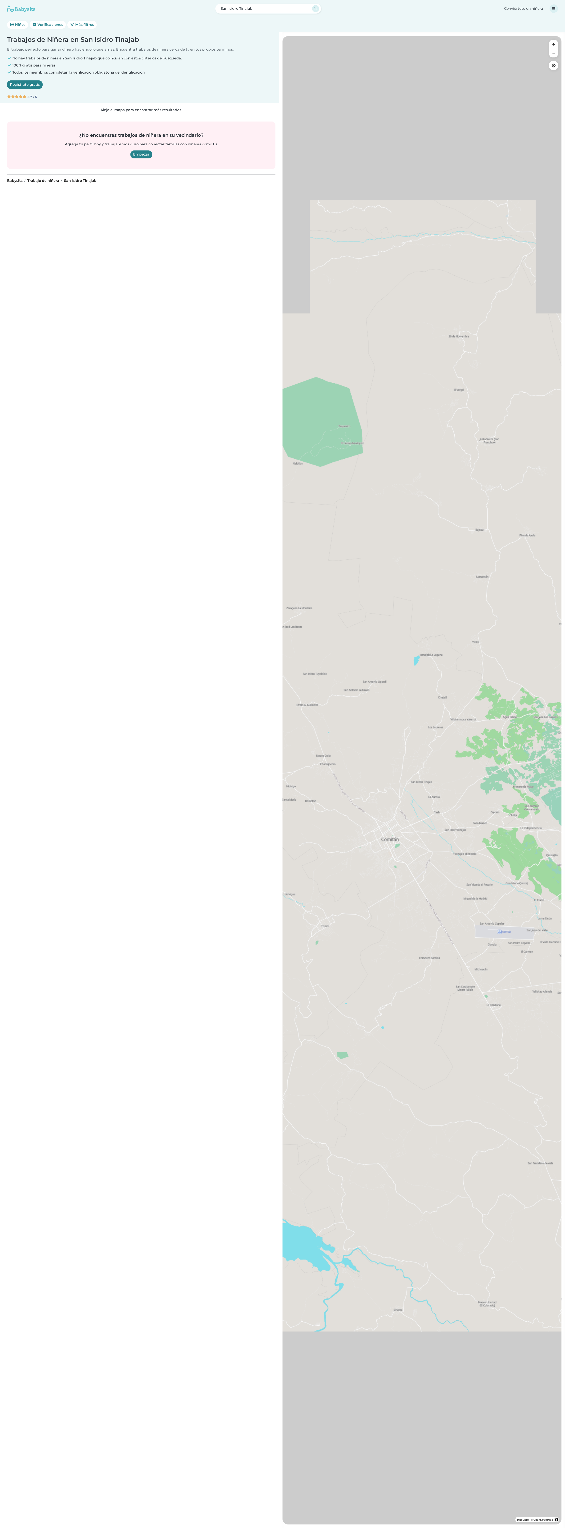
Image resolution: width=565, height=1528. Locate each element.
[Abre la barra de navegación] (554, 8)
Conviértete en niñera (523, 8)
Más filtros (84, 25)
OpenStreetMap (543, 1520)
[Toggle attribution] (556, 1519)
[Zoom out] (553, 53)
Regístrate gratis (25, 84)
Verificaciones (50, 25)
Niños (19, 25)
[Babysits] (21, 9)
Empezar (141, 154)
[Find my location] (553, 65)
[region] (421, 780)
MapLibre (523, 1520)
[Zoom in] (553, 44)
